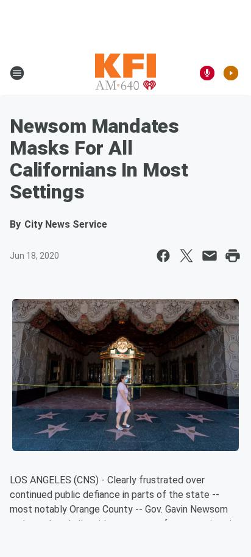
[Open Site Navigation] (17, 73)
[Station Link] (125, 73)
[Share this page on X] (186, 255)
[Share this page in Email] (209, 255)
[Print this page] (232, 255)
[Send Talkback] (207, 73)
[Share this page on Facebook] (163, 255)
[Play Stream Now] (231, 73)
